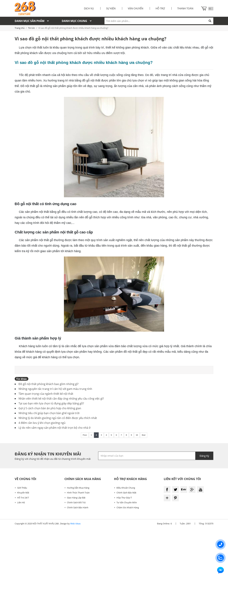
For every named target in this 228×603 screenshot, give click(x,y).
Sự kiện (111, 8)
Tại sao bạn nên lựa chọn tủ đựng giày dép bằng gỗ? (51, 403)
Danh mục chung (74, 21)
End (143, 435)
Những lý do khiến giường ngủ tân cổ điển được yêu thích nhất (58, 418)
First (85, 435)
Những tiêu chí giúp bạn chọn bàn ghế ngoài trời (49, 413)
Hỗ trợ (160, 8)
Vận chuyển (135, 8)
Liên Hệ (21, 502)
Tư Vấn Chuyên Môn (127, 502)
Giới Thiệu (22, 487)
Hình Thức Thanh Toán (78, 492)
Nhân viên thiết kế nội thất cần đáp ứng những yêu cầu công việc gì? (61, 398)
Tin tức (31, 27)
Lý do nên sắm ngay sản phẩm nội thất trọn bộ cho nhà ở (54, 427)
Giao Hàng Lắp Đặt (76, 497)
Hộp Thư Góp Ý (124, 497)
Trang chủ (20, 27)
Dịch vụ (89, 8)
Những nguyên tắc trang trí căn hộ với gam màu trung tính (55, 389)
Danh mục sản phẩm (29, 21)
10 (137, 435)
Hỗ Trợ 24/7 (23, 497)
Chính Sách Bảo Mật (126, 492)
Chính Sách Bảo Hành (77, 507)
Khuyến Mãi (23, 492)
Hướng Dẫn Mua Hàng (78, 487)
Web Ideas (75, 523)
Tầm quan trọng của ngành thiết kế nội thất (46, 394)
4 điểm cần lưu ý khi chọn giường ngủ (42, 423)
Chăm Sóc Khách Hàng (128, 507)
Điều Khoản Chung (126, 487)
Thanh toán (185, 8)
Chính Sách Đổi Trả (76, 502)
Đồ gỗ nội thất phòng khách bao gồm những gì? (48, 384)
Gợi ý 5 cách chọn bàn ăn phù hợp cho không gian (50, 408)
